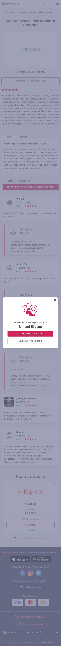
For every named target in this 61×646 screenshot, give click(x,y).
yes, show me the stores (30, 334)
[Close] (55, 300)
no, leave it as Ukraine (30, 341)
